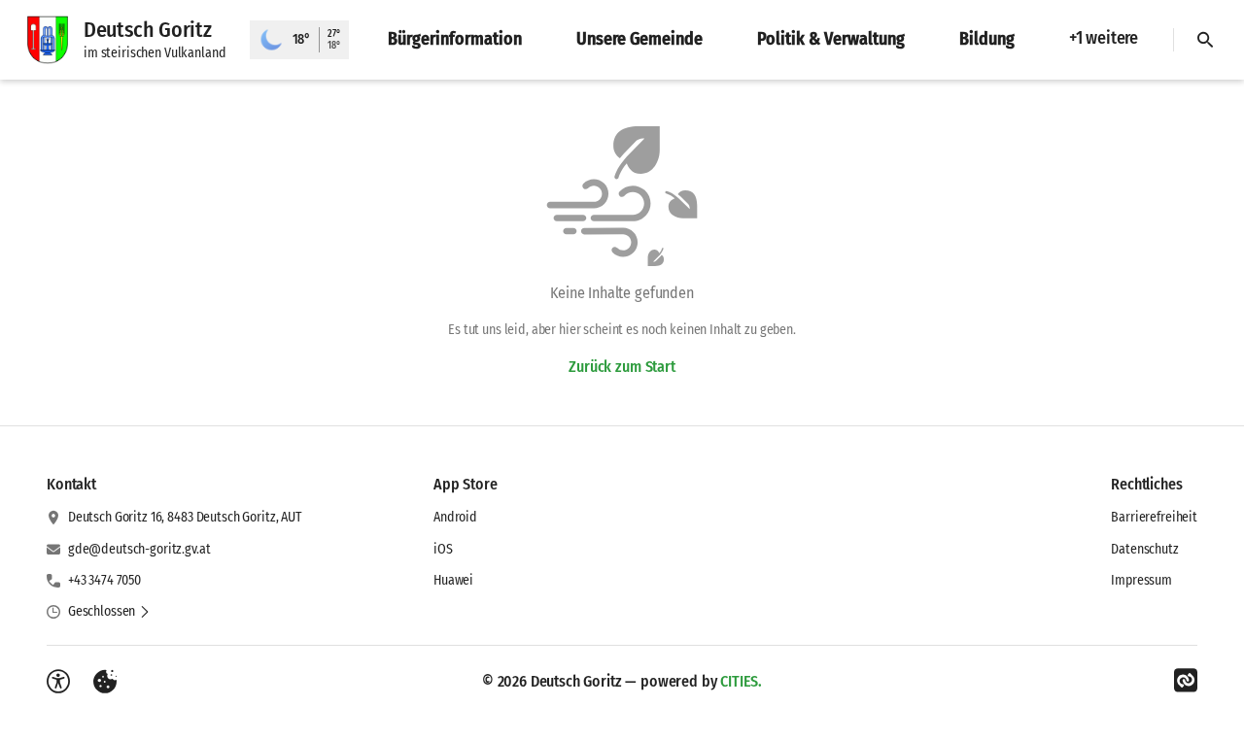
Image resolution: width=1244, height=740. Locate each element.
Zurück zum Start (621, 366)
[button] (109, 612)
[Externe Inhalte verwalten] (105, 681)
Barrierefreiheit (1154, 517)
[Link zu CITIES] (1185, 680)
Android (455, 517)
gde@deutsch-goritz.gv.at (139, 549)
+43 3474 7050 (104, 580)
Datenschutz (1144, 549)
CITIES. (741, 681)
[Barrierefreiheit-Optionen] (58, 681)
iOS (443, 549)
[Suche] (1205, 39)
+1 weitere (1103, 38)
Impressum (1141, 580)
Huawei (453, 580)
